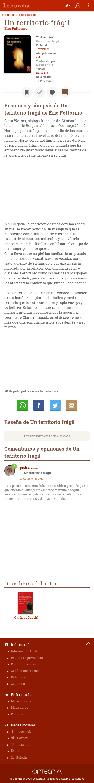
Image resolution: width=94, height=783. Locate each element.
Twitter (22, 738)
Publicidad (19, 677)
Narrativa (42, 73)
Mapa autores (21, 701)
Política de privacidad (27, 658)
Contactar (18, 684)
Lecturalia (8, 15)
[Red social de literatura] (16, 5)
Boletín (21, 757)
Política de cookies (25, 664)
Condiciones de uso (25, 671)
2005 (39, 57)
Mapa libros (19, 707)
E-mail (71, 405)
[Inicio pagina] (88, 643)
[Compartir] (66, 5)
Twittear (55, 405)
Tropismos (42, 49)
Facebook (23, 732)
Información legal (24, 651)
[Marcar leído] (39, 92)
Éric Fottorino (28, 15)
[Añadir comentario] (65, 92)
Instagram (23, 744)
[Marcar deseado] (52, 92)
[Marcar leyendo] (27, 92)
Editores (17, 714)
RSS (19, 751)
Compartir (38, 405)
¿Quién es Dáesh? (25, 617)
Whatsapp (22, 405)
